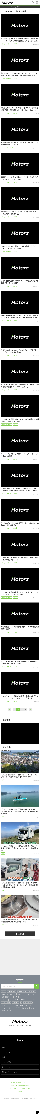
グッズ (3, 1010)
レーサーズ (10, 148)
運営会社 (20, 1091)
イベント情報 (14, 1005)
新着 (3, 1047)
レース (9, 1010)
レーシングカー (11, 994)
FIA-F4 (18, 1008)
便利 (16, 997)
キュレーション (30, 1000)
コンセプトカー (6, 1002)
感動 (3, 997)
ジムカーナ (28, 1005)
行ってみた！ (25, 1008)
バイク (15, 44)
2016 (21, 1005)
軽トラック (32, 991)
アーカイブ (15, 1002)
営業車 (3, 994)
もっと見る (20, 934)
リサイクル (5, 1000)
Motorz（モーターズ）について (20, 1082)
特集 (14, 528)
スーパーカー (5, 1005)
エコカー (9, 991)
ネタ (11, 997)
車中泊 (23, 1000)
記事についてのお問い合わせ (20, 1085)
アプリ (17, 1000)
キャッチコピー (22, 994)
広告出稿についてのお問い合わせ (20, 1088)
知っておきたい (27, 1002)
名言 (29, 994)
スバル (34, 994)
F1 (20, 1002)
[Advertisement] (20, 958)
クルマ (15, 632)
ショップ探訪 (7, 1062)
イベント (33, 1008)
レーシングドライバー (8, 1008)
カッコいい (29, 997)
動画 (7, 997)
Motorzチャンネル (8, 1072)
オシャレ (21, 997)
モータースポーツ (7, 44)
